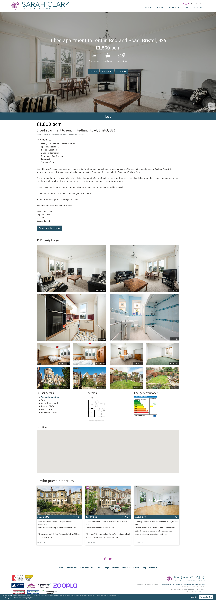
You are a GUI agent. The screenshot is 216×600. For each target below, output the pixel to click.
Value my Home (71, 568)
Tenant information (50, 397)
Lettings (159, 7)
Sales (147, 7)
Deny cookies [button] (193, 597)
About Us (173, 7)
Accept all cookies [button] (206, 597)
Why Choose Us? (86, 568)
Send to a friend (68, 134)
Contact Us (197, 7)
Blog (186, 7)
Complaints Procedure (168, 584)
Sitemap (202, 584)
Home (60, 568)
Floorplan (107, 71)
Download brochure (49, 228)
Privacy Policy (178, 584)
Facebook (56, 134)
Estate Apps (201, 591)
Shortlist (81, 134)
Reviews (136, 568)
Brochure (121, 71)
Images (94, 71)
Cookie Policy (187, 584)
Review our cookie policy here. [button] (24, 598)
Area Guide (126, 568)
